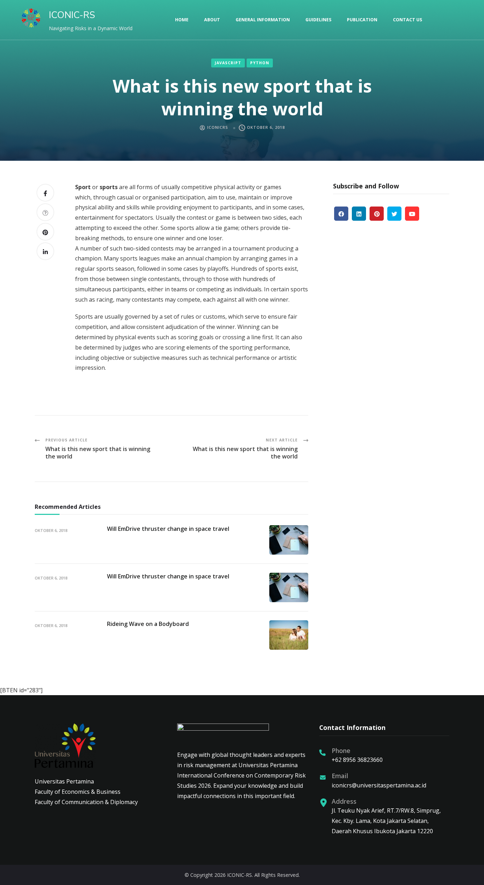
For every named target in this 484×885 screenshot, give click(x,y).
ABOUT (212, 20)
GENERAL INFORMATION (263, 20)
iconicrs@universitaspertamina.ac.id (379, 785)
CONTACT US (407, 20)
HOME (181, 20)
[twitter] (394, 214)
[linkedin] (359, 214)
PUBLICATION (362, 20)
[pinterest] (377, 214)
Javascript (228, 62)
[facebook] (341, 214)
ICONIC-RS (72, 15)
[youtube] (412, 214)
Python (259, 62)
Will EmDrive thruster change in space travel (168, 529)
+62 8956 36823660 (357, 760)
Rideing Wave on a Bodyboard (148, 624)
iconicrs (217, 127)
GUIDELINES (318, 20)
